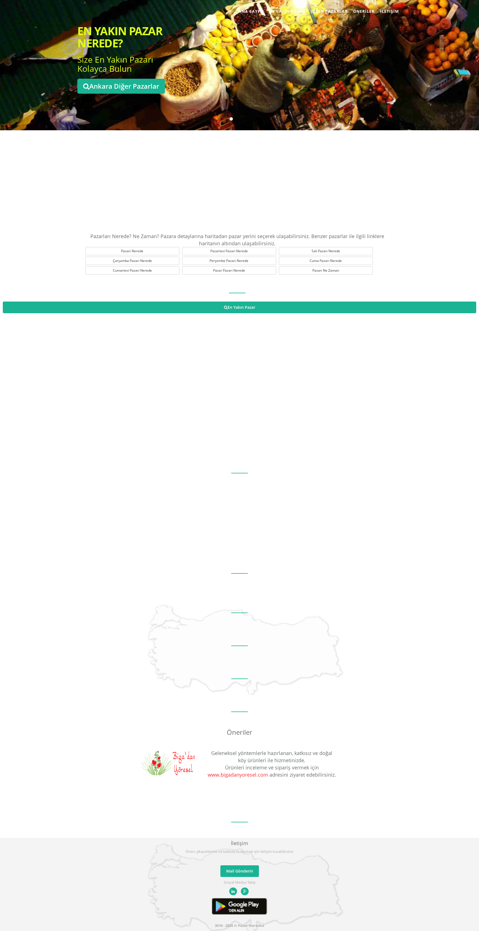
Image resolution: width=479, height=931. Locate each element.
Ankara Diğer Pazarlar (124, 86)
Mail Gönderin (239, 871)
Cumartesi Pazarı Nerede (132, 270)
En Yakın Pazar (287, 11)
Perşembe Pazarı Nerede (229, 260)
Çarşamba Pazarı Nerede (132, 260)
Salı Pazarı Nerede (326, 251)
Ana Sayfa (251, 11)
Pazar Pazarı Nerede (229, 270)
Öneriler (363, 11)
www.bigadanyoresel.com (238, 774)
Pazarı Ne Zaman (325, 270)
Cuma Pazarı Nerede (326, 260)
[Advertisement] (239, 180)
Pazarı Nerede (132, 251)
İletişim (389, 11)
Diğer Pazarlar (329, 11)
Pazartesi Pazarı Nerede (229, 251)
